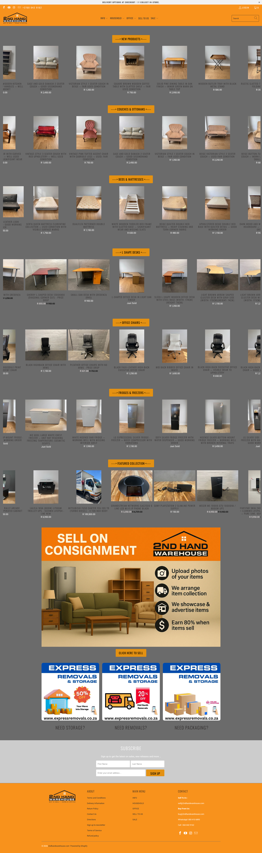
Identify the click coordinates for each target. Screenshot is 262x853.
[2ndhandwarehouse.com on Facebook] (3, 7)
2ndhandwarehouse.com (58, 846)
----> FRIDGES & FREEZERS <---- (131, 392)
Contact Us (91, 814)
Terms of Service (94, 830)
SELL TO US (138, 814)
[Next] (254, 70)
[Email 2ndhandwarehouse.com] (19, 7)
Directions (91, 819)
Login (245, 7)
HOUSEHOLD (138, 803)
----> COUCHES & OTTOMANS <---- (131, 109)
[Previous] (9, 70)
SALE (135, 819)
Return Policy (92, 808)
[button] (104, 18)
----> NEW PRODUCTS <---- (131, 39)
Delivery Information (95, 803)
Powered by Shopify (78, 846)
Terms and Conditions (96, 798)
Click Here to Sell (131, 653)
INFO (135, 798)
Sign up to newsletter (96, 825)
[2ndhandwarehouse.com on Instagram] (13, 7)
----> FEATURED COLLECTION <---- (131, 463)
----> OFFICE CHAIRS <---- (131, 322)
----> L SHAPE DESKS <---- (131, 252)
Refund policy (93, 836)
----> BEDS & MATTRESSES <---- (131, 179)
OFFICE (136, 808)
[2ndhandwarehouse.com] (15, 18)
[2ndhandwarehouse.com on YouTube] (8, 7)
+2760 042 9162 (32, 7)
